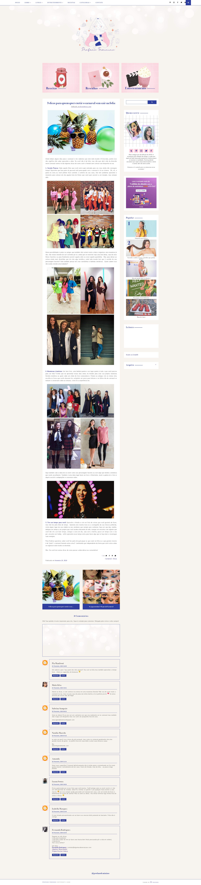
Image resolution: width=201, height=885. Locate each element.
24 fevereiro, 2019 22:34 (59, 832)
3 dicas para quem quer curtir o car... (61, 607)
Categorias (84, 3)
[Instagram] (173, 2)
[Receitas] (61, 92)
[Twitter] (180, 2)
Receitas (71, 3)
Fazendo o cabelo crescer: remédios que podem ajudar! (141, 258)
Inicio (17, 3)
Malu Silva (56, 685)
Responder (56, 675)
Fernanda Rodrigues (61, 830)
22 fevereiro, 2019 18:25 (59, 784)
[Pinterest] (169, 2)
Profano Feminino (49, 882)
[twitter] (146, 150)
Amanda (56, 759)
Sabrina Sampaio (59, 708)
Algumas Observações (59, 849)
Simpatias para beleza (141, 238)
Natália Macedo (59, 733)
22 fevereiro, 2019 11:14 (59, 761)
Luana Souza (57, 781)
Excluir (63, 675)
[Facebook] (176, 2)
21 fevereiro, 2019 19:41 (59, 688)
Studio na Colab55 (132, 355)
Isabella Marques (59, 809)
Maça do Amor (141, 317)
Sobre (27, 3)
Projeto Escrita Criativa (60, 851)
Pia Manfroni (58, 663)
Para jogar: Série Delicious (141, 297)
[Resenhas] (100, 92)
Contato (99, 3)
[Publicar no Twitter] (106, 556)
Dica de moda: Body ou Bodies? (141, 278)
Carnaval (108, 559)
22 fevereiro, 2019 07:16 (59, 735)
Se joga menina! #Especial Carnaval (101, 607)
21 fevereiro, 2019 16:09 (59, 666)
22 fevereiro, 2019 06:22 (59, 711)
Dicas (115, 559)
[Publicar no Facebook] (109, 556)
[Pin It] (112, 556)
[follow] (184, 2)
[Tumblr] (131, 150)
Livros (38, 3)
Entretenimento (54, 3)
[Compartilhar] (115, 556)
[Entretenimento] (140, 92)
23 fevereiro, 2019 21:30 (59, 811)
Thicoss (155, 882)
